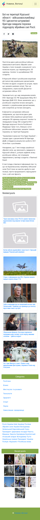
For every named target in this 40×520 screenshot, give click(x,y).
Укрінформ (20, 434)
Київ (15, 424)
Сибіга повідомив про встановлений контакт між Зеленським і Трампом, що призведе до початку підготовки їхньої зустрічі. (19, 306)
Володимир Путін (24, 437)
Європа (13, 434)
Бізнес (5, 385)
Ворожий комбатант (28, 178)
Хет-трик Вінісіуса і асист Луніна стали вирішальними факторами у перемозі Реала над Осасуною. (19, 365)
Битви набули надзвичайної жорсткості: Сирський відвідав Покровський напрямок (19, 251)
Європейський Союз (20, 429)
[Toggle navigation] (35, 4)
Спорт (5, 402)
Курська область (20, 182)
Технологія (7, 393)
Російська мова (24, 442)
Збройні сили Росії (14, 180)
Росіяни (5, 180)
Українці (21, 424)
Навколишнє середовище (13, 410)
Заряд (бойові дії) (8, 182)
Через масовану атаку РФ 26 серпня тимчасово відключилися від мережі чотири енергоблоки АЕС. (19, 221)
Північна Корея (31, 182)
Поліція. (5, 442)
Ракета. (31, 432)
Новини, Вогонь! (14, 3)
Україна (10, 424)
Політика (34, 33)
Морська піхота (8, 186)
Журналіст (13, 442)
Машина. (5, 434)
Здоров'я (7, 398)
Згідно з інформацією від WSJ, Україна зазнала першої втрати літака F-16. (19, 278)
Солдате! (24, 180)
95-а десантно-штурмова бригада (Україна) (17, 189)
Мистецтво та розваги (12, 389)
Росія (19, 178)
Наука (5, 406)
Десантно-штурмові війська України (14, 184)
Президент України (25, 439)
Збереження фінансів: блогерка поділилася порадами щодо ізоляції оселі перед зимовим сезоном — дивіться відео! (18, 334)
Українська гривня (9, 439)
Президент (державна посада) (14, 432)
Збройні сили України (9, 178)
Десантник (30, 184)
